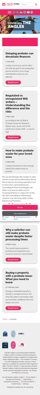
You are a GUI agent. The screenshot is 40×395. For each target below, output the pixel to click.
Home (4, 319)
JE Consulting (28, 387)
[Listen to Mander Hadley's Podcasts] (31, 12)
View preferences (20, 213)
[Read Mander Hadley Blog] (17, 12)
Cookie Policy (16, 384)
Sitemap (26, 384)
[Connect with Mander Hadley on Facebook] (14, 12)
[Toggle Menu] (9, 12)
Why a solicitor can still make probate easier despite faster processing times (19, 234)
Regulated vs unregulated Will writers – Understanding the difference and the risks (18, 103)
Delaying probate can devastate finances (19, 55)
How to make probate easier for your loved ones (20, 154)
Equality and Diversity (13, 379)
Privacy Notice (30, 377)
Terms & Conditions (27, 381)
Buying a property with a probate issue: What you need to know (19, 277)
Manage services (19, 204)
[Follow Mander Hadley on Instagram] (24, 12)
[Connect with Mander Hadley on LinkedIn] (21, 12)
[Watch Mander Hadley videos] (28, 12)
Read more (13, 82)
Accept (20, 207)
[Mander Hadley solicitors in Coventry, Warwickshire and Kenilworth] (11, 6)
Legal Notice (27, 379)
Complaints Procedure (11, 381)
